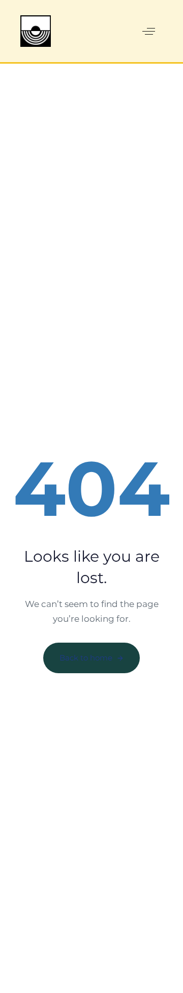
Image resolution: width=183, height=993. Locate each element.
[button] (149, 32)
